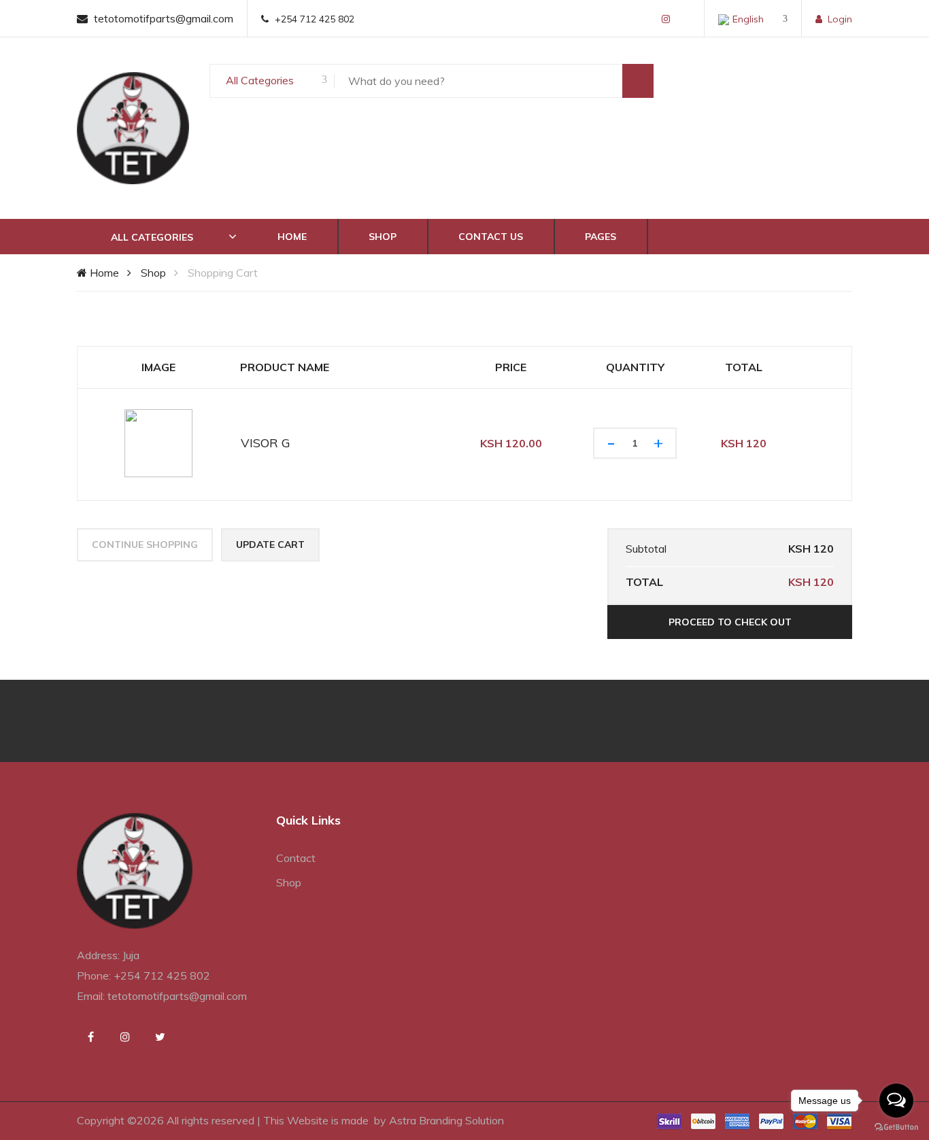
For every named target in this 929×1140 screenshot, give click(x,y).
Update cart (270, 544)
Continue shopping (145, 544)
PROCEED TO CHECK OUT (730, 622)
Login (840, 19)
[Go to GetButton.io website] (896, 1126)
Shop (382, 236)
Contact (296, 858)
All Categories (260, 80)
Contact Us (490, 236)
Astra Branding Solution (446, 1120)
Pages (600, 236)
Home (292, 236)
